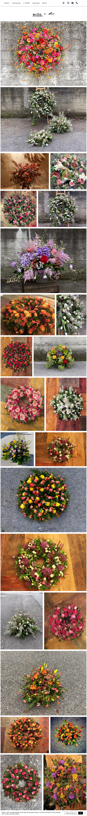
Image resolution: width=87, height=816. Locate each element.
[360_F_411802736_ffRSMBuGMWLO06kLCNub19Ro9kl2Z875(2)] (68, 3)
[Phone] (77, 3)
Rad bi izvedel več (71, 813)
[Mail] (72, 3)
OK (80, 813)
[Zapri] (85, 813)
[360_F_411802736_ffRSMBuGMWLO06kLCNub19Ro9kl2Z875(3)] (63, 3)
